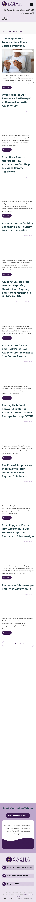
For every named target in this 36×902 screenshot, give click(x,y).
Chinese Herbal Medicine (24, 301)
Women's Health (27, 51)
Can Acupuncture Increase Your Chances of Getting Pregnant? (17, 42)
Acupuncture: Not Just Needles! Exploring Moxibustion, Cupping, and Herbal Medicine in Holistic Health (16, 289)
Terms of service (24, 898)
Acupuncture (17, 51)
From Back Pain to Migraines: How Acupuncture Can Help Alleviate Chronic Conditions (16, 164)
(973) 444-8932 (27, 13)
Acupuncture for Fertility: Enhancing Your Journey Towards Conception (18, 227)
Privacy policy (10, 898)
